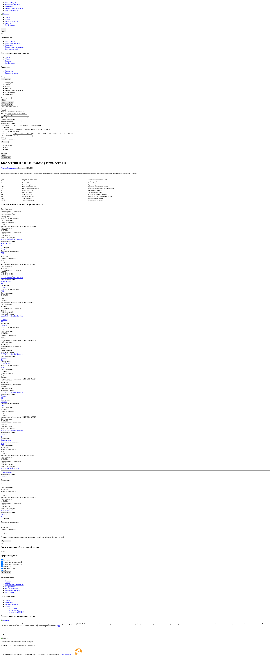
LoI (21, 133)
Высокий (24, 125)
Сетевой (18, 129)
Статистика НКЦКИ (16, 612)
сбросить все (6, 157)
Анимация (13, 608)
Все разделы (6, 79)
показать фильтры (7, 102)
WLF (62, 133)
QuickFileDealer (6, 472)
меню (3, 31)
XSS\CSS (69, 133)
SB (50, 133)
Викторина (9, 71)
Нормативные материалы (14, 8)
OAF (27, 133)
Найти (4, 100)
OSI (33, 133)
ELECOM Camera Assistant (10, 468)
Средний (15, 125)
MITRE (3, 111)
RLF (44, 133)
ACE (5, 133)
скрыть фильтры (7, 104)
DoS (15, 133)
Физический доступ (44, 129)
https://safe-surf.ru (68, 654)
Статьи (7, 17)
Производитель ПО (8, 115)
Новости (8, 23)
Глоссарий (9, 6)
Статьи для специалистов (12, 564)
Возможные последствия (10, 131)
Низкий (6, 125)
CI (10, 133)
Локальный (7, 129)
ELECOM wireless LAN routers (12, 239)
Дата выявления (6, 135)
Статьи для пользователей (12, 562)
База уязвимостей (11, 10)
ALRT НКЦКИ (10, 2)
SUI (55, 133)
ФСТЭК (4, 113)
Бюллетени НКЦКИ (12, 4)
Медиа (7, 19)
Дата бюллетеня (6, 107)
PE (39, 133)
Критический (36, 125)
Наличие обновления (8, 140)
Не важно (5, 142)
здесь (58, 626)
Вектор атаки (5, 127)
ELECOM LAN (6, 510)
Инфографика (14, 610)
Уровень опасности (8, 123)
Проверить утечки (11, 21)
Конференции (10, 25)
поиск (3, 29)
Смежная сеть (29, 129)
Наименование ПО (8, 119)
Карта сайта (9, 592)
